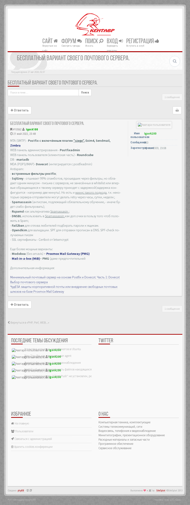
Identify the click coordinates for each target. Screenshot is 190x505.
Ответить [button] (20, 110)
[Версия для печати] (177, 110)
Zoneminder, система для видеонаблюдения (52, 363)
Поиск (92, 41)
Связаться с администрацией (33, 439)
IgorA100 (32, 129)
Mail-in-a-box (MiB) (26, 258)
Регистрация (140, 41)
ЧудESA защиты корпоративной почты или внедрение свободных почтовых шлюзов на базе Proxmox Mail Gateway (63, 289)
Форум (69, 41)
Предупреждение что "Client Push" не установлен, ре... (59, 376)
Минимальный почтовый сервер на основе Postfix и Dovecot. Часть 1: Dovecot (65, 277)
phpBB (21, 490)
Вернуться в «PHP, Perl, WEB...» (29, 323)
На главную (21, 423)
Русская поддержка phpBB (22, 499)
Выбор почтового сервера (29, 282)
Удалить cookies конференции (33, 447)
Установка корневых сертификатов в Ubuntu (52, 349)
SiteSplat (160, 490)
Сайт (48, 41)
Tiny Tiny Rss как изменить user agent (47, 356)
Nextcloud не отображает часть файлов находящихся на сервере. (65, 369)
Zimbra (15, 145)
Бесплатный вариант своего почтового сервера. (53, 83)
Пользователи (23, 431)
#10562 (17, 129)
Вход (113, 41)
